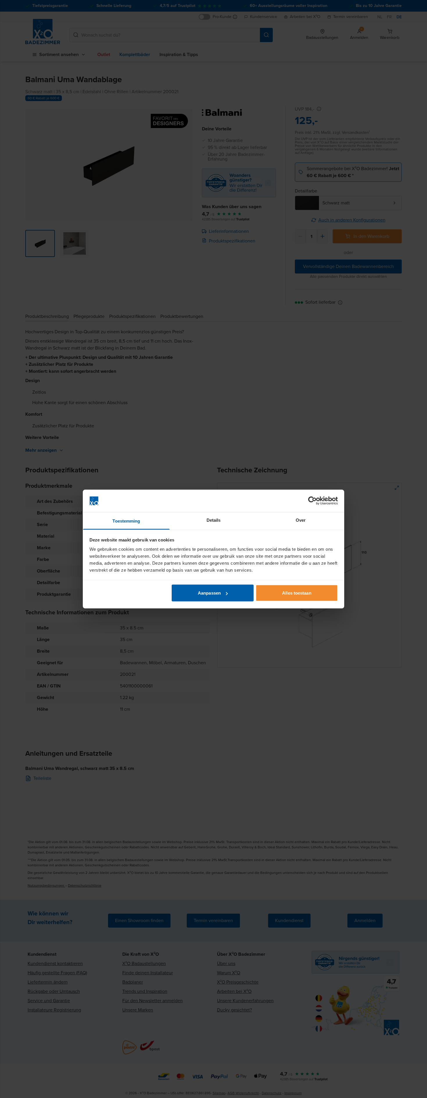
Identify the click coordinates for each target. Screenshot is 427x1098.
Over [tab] (301, 519)
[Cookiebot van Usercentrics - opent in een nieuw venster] (312, 500)
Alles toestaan (296, 593)
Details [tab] (214, 519)
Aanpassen (209, 593)
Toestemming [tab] (126, 520)
